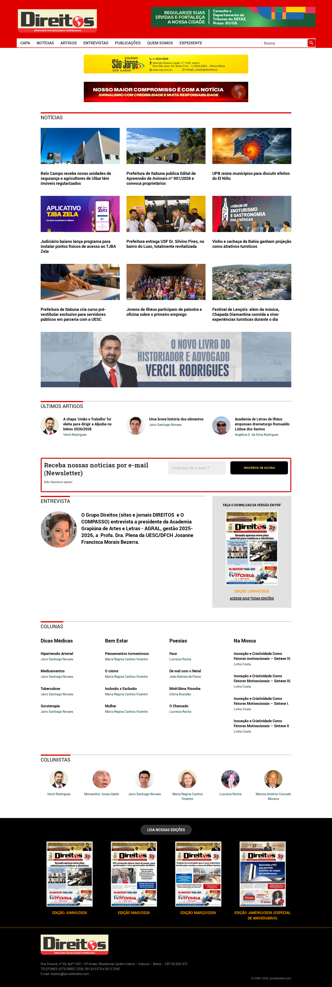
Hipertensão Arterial (57, 653)
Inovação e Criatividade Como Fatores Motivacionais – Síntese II (261, 723)
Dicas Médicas (57, 640)
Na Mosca (245, 640)
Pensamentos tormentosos (127, 653)
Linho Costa (242, 664)
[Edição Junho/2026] (252, 548)
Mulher (110, 705)
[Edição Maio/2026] (134, 874)
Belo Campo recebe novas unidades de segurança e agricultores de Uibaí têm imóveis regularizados (76, 178)
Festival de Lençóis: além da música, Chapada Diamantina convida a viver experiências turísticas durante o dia (245, 314)
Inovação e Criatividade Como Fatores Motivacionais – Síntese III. (262, 678)
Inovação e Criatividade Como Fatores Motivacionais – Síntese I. (261, 701)
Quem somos (160, 42)
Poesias (178, 640)
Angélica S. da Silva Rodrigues (256, 434)
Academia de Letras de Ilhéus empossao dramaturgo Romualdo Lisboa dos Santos (262, 424)
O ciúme (111, 670)
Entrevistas (95, 42)
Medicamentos (53, 670)
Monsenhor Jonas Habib (101, 794)
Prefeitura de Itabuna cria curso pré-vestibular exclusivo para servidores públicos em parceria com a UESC (73, 314)
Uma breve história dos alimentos (176, 419)
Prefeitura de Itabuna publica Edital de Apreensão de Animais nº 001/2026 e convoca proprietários (161, 178)
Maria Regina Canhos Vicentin (126, 659)
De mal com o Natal (185, 670)
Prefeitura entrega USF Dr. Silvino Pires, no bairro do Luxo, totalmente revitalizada (165, 244)
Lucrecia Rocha (180, 659)
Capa (25, 42)
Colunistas (55, 759)
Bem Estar (116, 640)
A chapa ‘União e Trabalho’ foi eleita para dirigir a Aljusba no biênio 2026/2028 (87, 424)
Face (173, 653)
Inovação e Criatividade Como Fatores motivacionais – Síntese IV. (262, 656)
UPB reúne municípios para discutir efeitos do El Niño (251, 176)
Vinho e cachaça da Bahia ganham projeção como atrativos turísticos (251, 244)
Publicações (128, 42)
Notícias (45, 42)
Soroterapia (50, 705)
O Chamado (178, 705)
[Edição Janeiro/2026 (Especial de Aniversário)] (262, 874)
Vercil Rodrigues (75, 434)
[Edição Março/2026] (198, 874)
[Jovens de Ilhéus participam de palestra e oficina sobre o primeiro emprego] (166, 282)
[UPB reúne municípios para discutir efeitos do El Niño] (251, 146)
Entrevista (55, 501)
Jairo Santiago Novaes (165, 424)
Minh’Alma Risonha (185, 688)
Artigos (69, 42)
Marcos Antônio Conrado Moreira (273, 796)
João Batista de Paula (185, 676)
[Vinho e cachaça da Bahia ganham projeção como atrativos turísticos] (251, 214)
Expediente (191, 42)
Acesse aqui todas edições (252, 598)
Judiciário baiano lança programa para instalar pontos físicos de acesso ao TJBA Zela (78, 246)
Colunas (52, 626)
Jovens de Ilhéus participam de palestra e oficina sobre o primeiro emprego (164, 312)
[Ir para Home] (57, 20)
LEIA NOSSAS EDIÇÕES (166, 829)
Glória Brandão (180, 694)
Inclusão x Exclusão (121, 688)
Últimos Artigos (62, 406)
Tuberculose (50, 688)
